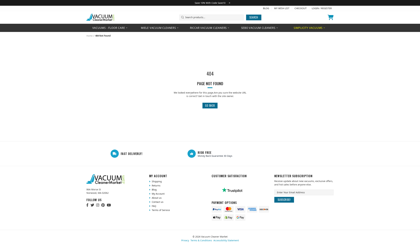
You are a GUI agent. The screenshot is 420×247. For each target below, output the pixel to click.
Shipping (156, 181)
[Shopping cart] (331, 17)
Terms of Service (160, 210)
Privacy (185, 240)
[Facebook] (87, 205)
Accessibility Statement (226, 240)
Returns (155, 185)
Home (89, 35)
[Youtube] (109, 205)
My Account (158, 193)
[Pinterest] (103, 205)
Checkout (300, 8)
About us (156, 197)
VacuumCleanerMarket (100, 17)
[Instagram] (97, 205)
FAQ (153, 206)
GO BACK (210, 105)
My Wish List (281, 8)
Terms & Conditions (201, 240)
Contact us (157, 201)
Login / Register (322, 8)
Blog (266, 8)
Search (253, 17)
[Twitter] (92, 205)
